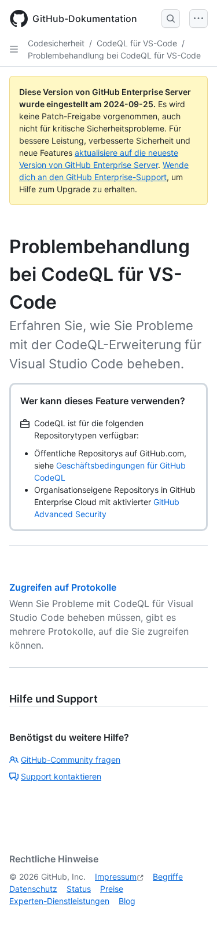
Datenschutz (33, 889)
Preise (111, 889)
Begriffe (168, 876)
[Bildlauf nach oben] (191, 918)
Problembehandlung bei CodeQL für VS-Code (114, 55)
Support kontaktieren (61, 776)
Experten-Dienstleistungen (59, 901)
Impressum (116, 876)
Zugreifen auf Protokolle (62, 587)
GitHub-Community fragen (70, 759)
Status (79, 889)
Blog (127, 901)
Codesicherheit (56, 43)
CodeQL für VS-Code (137, 43)
